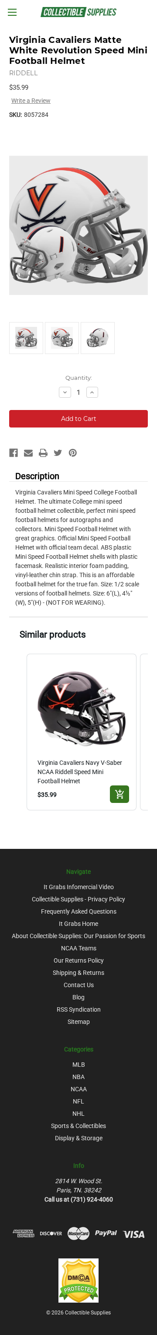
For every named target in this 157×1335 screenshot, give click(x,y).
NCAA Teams (78, 948)
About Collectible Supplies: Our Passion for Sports (78, 935)
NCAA (79, 1089)
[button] (18, 732)
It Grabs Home (78, 923)
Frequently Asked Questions (78, 911)
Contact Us (79, 984)
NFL (78, 1101)
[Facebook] (13, 453)
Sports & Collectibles (78, 1125)
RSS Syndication (79, 1009)
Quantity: (78, 377)
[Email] (28, 453)
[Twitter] (58, 453)
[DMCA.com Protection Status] (78, 1279)
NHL (78, 1113)
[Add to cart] (119, 794)
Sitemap (79, 1021)
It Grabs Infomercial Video (79, 886)
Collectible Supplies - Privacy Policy (78, 899)
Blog (78, 997)
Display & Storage (78, 1138)
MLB (78, 1064)
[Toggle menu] (12, 12)
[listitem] (82, 732)
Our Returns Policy (79, 960)
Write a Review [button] (31, 100)
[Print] (43, 453)
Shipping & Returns (78, 972)
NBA (78, 1076)
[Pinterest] (72, 453)
